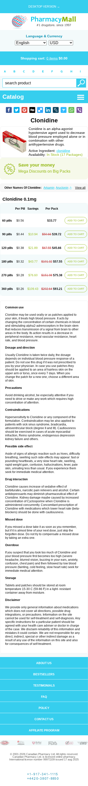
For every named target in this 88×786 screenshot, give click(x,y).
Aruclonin (62, 187)
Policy (44, 708)
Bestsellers (44, 674)
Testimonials (44, 685)
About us (44, 663)
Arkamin (49, 187)
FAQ (44, 696)
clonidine (63, 151)
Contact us (44, 719)
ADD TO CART (75, 220)
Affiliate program (44, 730)
